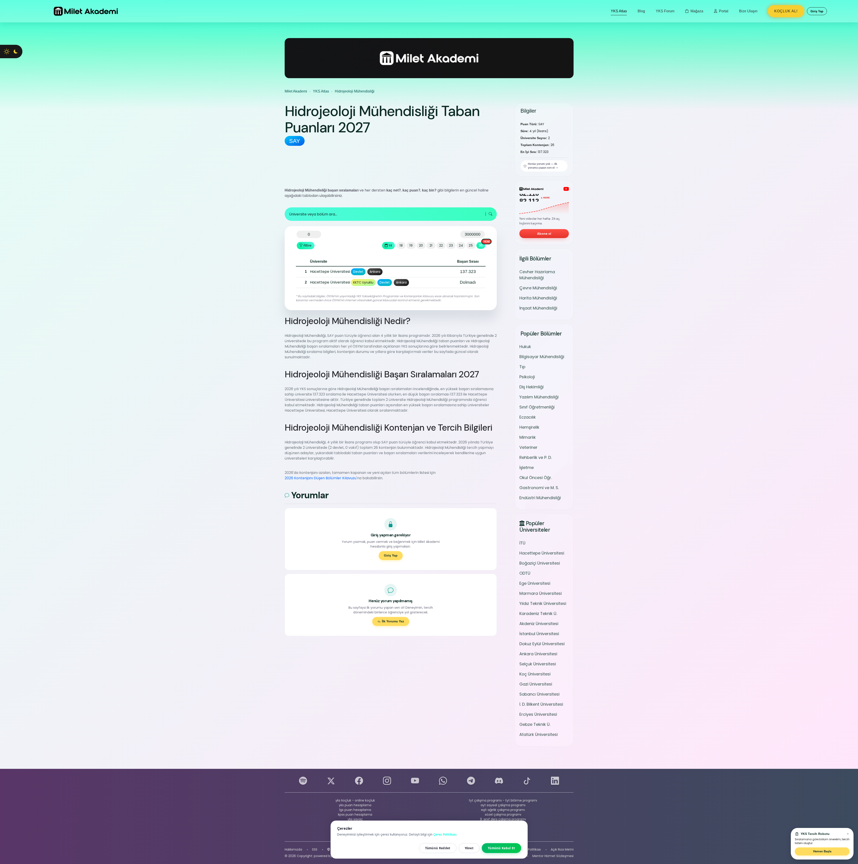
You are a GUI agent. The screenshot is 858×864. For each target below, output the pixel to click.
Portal (723, 11)
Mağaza (696, 11)
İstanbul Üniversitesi (539, 633)
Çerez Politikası (529, 849)
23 (451, 245)
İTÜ (522, 543)
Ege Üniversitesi (534, 583)
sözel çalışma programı (503, 814)
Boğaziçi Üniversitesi (539, 563)
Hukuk (525, 346)
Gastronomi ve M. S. (539, 487)
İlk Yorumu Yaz (393, 621)
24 (461, 245)
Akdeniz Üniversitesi (538, 623)
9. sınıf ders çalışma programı (503, 819)
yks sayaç (355, 819)
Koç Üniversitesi (534, 674)
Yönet (469, 848)
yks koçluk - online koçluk (355, 800)
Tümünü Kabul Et (501, 848)
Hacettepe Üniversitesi (541, 553)
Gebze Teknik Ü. (534, 724)
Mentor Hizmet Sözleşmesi (553, 856)
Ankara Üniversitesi (538, 654)
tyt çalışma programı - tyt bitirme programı (503, 800)
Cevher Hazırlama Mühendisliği (537, 275)
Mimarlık (527, 437)
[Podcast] (328, 849)
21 (431, 245)
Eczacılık (527, 417)
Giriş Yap (391, 555)
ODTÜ (524, 573)
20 (421, 245)
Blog (641, 11)
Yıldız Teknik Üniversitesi (542, 603)
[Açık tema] (6, 51)
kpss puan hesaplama (355, 814)
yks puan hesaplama (355, 805)
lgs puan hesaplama (355, 810)
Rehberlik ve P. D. (535, 457)
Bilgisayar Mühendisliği (541, 356)
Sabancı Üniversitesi (539, 694)
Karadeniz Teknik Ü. (538, 613)
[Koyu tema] (15, 51)
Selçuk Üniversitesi (537, 664)
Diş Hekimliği (531, 387)
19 (411, 245)
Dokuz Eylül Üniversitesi (542, 644)
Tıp (522, 367)
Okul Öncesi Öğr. (535, 477)
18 (401, 245)
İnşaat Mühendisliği (538, 308)
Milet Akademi (296, 91)
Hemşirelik (529, 427)
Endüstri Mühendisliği (540, 498)
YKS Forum (665, 11)
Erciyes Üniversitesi (538, 714)
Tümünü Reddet (437, 848)
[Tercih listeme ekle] (300, 271)
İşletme (526, 467)
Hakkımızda (293, 849)
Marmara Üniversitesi (540, 593)
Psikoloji (527, 377)
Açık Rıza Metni (562, 849)
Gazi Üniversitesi (535, 684)
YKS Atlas (619, 11)
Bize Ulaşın (748, 11)
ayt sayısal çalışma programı (503, 805)
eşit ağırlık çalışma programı (503, 810)
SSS (314, 849)
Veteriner (528, 447)
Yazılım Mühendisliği (539, 397)
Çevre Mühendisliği (538, 288)
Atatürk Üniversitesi (538, 734)
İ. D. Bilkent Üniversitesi (541, 704)
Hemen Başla (822, 851)
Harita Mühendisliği (538, 298)
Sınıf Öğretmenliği (537, 407)
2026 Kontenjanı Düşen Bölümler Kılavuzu (320, 478)
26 (481, 245)
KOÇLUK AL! (786, 11)
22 (441, 245)
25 (471, 245)
